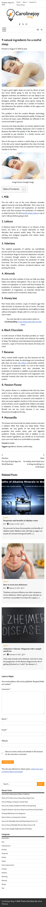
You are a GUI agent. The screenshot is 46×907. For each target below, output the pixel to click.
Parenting (4, 876)
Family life (5, 853)
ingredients (12, 446)
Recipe (4, 884)
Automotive (5, 838)
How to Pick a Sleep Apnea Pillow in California (15, 794)
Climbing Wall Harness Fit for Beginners (13, 813)
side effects (22, 363)
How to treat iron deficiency (15, 584)
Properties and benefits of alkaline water (20, 520)
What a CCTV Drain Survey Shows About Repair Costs (18, 798)
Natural (19, 446)
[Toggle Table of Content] (22, 189)
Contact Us (32, 2)
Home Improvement (8, 865)
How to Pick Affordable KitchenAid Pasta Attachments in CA (20, 821)
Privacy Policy (21, 5)
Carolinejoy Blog (8, 901)
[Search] (41, 29)
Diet (3, 842)
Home (18, 2)
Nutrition (4, 873)
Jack (25, 49)
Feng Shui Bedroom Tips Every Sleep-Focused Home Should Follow (22, 809)
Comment (6, 689)
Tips (3, 888)
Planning (4, 880)
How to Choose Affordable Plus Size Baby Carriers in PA (18, 825)
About (25, 2)
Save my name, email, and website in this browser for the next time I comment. (24, 752)
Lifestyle (4, 869)
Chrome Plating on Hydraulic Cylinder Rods (15, 802)
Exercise (4, 849)
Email (4, 730)
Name (4, 719)
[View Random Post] (37, 29)
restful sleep (27, 446)
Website (5, 741)
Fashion (4, 857)
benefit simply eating (30, 213)
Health (12, 443)
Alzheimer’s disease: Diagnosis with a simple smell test (22, 650)
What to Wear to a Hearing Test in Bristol (14, 817)
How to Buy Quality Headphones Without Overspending (19, 806)
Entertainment (6, 846)
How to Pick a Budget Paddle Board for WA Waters (17, 829)
